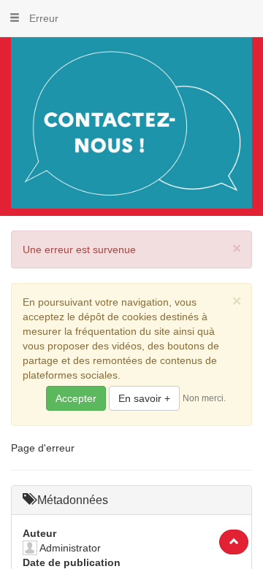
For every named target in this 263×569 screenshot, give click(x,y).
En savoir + (144, 398)
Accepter (76, 398)
